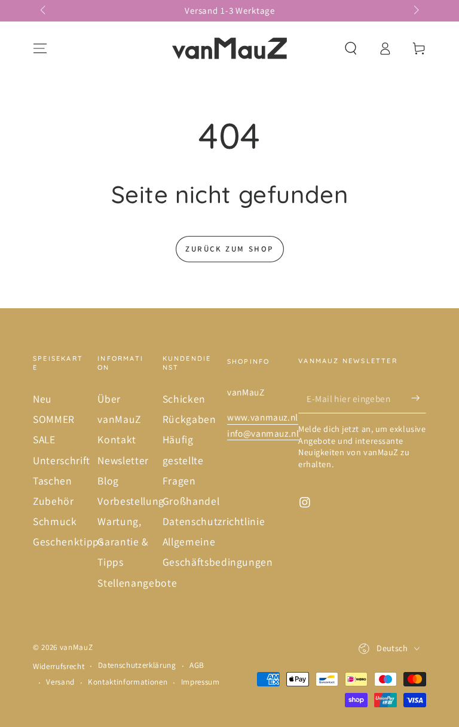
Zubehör (53, 501)
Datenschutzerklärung (137, 665)
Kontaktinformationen (127, 682)
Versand (60, 682)
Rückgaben (189, 419)
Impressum (200, 682)
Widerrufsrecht (58, 666)
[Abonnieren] (418, 398)
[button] (350, 48)
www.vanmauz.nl (262, 417)
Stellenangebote (137, 583)
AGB (196, 665)
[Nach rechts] (415, 11)
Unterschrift (61, 460)
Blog (108, 480)
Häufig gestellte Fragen (183, 459)
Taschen (52, 480)
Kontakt (116, 439)
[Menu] (40, 48)
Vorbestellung (130, 501)
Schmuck (55, 521)
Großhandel (191, 501)
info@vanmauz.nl (263, 433)
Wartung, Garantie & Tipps (123, 541)
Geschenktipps (68, 541)
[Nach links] (44, 11)
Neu (42, 399)
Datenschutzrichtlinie (214, 521)
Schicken (184, 399)
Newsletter (123, 460)
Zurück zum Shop (229, 249)
